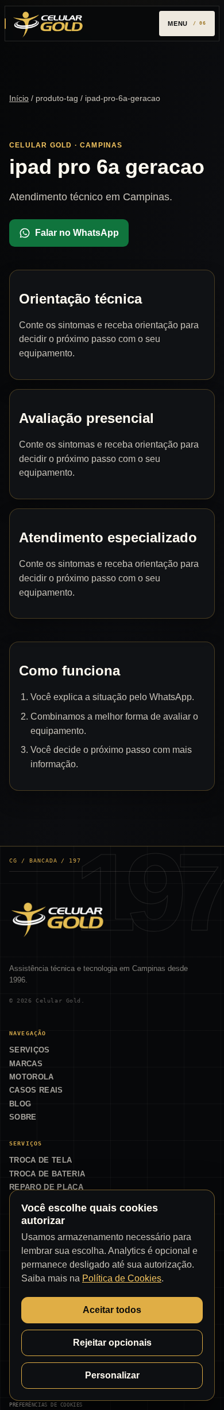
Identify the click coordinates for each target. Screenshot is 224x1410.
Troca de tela (40, 1160)
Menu (178, 23)
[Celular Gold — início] (47, 23)
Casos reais (36, 1090)
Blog (20, 1104)
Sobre (23, 1117)
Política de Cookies (121, 1278)
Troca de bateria (47, 1174)
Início (19, 98)
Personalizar (112, 1375)
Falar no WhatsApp (77, 233)
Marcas (26, 1063)
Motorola (31, 1077)
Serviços (29, 1050)
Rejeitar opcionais (112, 1342)
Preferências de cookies (46, 1404)
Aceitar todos (112, 1310)
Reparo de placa (46, 1187)
